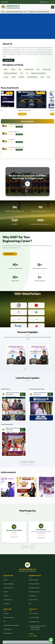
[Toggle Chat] (51, 639)
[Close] (53, 281)
